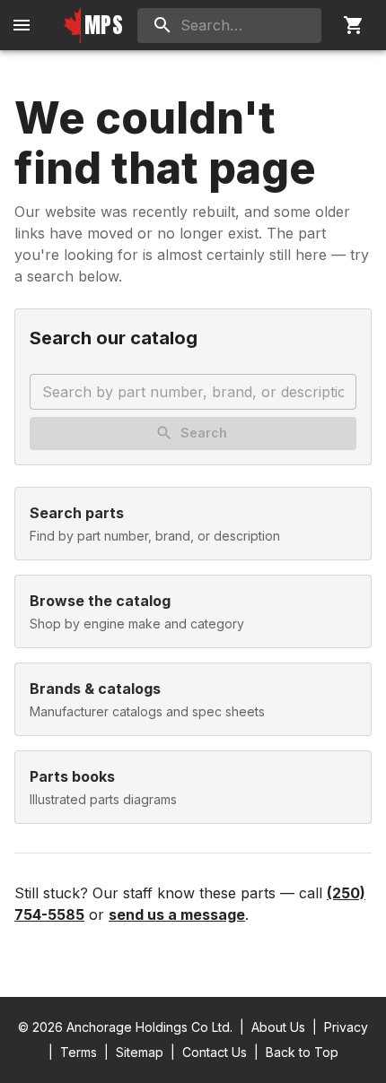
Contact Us (214, 1052)
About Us (278, 1027)
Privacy (346, 1027)
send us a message (177, 914)
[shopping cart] (354, 25)
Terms (78, 1052)
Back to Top (302, 1052)
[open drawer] (21, 25)
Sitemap (139, 1052)
